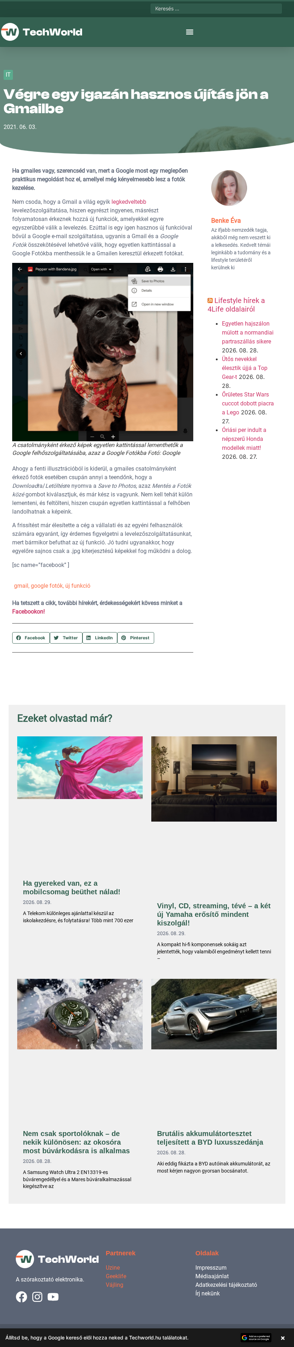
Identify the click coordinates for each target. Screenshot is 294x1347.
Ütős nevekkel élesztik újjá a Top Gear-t (244, 368)
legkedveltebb (129, 201)
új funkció (77, 585)
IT (8, 74)
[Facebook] (21, 1297)
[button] (189, 32)
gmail (21, 585)
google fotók (47, 585)
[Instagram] (37, 1297)
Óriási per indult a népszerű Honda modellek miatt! (244, 439)
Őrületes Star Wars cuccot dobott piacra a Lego (248, 403)
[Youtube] (53, 1297)
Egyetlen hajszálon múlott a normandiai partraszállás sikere (248, 332)
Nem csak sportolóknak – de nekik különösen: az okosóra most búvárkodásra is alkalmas (76, 1142)
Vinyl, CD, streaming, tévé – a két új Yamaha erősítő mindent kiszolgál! (214, 914)
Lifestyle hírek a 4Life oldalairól (236, 304)
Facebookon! (28, 611)
